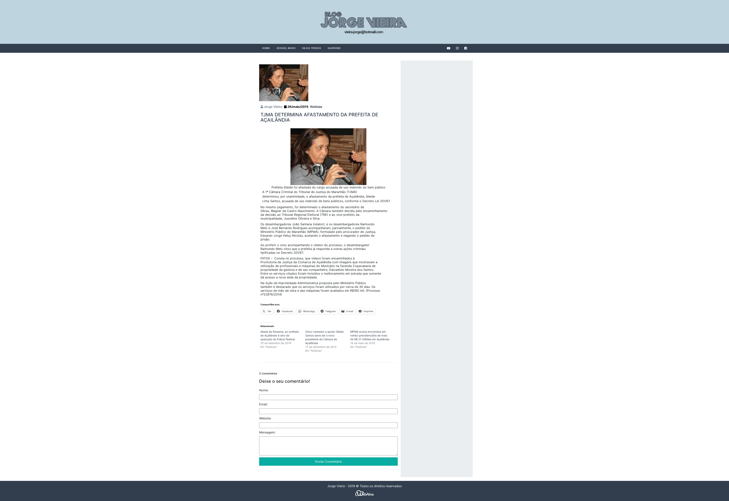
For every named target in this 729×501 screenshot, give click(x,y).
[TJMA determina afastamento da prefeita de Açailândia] (283, 82)
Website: (265, 418)
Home (266, 48)
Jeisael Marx (286, 48)
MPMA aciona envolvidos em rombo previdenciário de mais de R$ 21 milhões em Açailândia (369, 335)
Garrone (334, 48)
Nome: (263, 390)
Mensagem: (267, 432)
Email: (263, 404)
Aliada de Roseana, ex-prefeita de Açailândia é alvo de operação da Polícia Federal (279, 335)
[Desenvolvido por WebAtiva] (364, 493)
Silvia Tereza (311, 48)
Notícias (316, 107)
